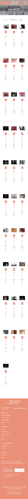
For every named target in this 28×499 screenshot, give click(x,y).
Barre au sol (13, 19)
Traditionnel (4, 445)
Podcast (3, 455)
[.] (21, 2)
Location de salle (5, 434)
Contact (3, 439)
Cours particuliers (5, 415)
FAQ (2, 436)
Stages (3, 422)
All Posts (5, 19)
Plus (21, 19)
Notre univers (4, 431)
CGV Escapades (23, 487)
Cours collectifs (5, 417)
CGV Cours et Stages (14, 487)
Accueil (3, 429)
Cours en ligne (5, 420)
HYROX (3, 448)
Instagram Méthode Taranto (20, 408)
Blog (2, 457)
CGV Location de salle (6, 487)
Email (5, 467)
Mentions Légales (19, 489)
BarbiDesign (18, 493)
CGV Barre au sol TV (11, 489)
